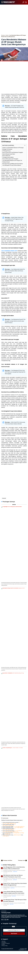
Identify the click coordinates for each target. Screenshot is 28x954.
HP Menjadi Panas (6, 150)
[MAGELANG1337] (8, 2)
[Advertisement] (14, 19)
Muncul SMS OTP (6, 155)
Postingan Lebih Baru (7, 860)
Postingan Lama (21, 860)
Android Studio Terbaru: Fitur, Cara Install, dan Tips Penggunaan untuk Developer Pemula (14, 219)
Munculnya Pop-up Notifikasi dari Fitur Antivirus (12, 163)
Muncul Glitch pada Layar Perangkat (10, 158)
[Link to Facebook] (2, 919)
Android (7, 35)
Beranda (3, 35)
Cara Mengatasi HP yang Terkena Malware (11, 165)
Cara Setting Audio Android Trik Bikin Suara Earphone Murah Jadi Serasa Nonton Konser (15, 271)
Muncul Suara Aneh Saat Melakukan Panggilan (12, 152)
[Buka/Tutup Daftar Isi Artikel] (25, 145)
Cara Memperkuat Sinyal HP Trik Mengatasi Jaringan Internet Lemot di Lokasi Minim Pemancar (15, 321)
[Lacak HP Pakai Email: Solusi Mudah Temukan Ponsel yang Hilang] (13, 748)
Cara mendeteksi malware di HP (9, 250)
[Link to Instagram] (4, 919)
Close (13, 926)
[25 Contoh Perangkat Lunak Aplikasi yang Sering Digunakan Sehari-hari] (13, 673)
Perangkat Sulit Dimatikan (8, 157)
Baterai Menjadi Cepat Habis (8, 154)
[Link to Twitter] (6, 919)
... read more (14, 871)
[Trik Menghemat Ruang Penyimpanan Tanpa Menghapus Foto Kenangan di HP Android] (13, 507)
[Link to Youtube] (8, 919)
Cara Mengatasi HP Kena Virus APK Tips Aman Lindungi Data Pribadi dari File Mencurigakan (15, 372)
